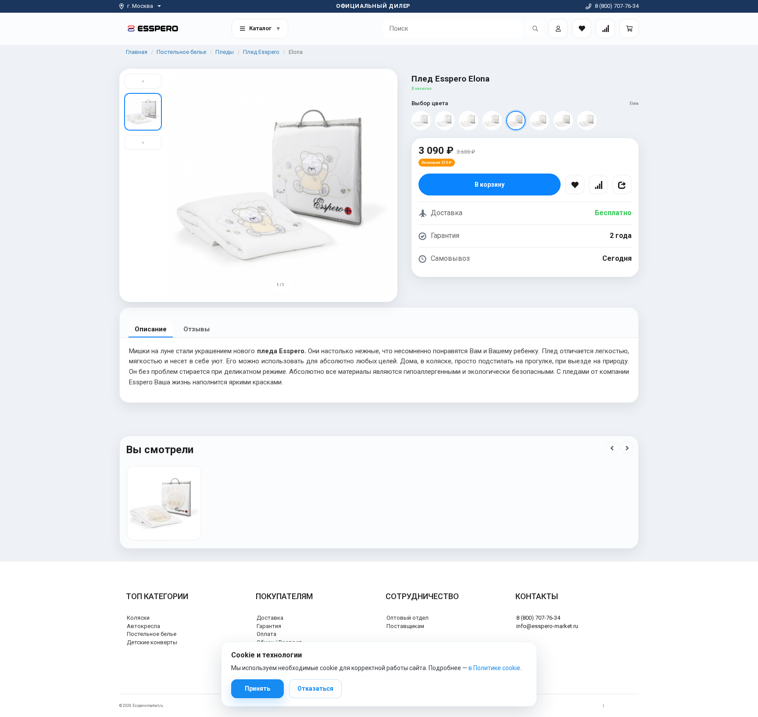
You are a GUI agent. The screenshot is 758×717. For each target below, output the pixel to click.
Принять (257, 688)
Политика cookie (623, 705)
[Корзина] (629, 28)
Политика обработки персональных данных (557, 705)
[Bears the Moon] (539, 120)
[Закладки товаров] (581, 28)
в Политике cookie (494, 667)
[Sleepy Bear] (468, 120)
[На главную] (152, 28)
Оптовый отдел (407, 617)
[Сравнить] (598, 184)
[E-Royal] (421, 120)
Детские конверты (152, 642)
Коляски (138, 617)
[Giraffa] (444, 120)
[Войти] (558, 28)
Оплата (266, 634)
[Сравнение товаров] (605, 28)
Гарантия (269, 626)
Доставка (270, 617)
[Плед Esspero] (164, 503)
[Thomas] (587, 120)
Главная (136, 52)
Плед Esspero (261, 52)
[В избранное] (574, 184)
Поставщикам (405, 626)
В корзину (489, 184)
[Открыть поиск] (535, 28)
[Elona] (516, 120)
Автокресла (143, 626)
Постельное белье (181, 52)
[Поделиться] (622, 184)
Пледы (224, 52)
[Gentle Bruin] (563, 120)
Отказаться (315, 688)
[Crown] (492, 120)
